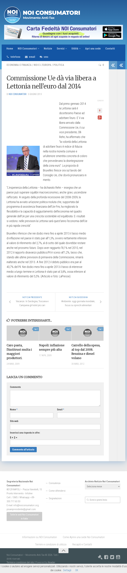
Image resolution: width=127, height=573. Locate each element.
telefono (15, 56)
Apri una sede (93, 48)
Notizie (48, 48)
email (32, 56)
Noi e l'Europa (42, 65)
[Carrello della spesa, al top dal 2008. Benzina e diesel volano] (87, 333)
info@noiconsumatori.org (26, 505)
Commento (15, 387)
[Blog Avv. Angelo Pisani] (100, 557)
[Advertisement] (31, 119)
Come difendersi (57, 490)
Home (9, 48)
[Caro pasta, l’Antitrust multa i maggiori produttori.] (23, 333)
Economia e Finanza (19, 65)
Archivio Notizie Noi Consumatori (102, 481)
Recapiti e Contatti (82, 544)
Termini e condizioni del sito (20, 562)
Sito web (14, 421)
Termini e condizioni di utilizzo (50, 544)
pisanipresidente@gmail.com (21, 509)
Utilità (74, 48)
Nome (13, 409)
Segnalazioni (55, 498)
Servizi (60, 48)
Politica (58, 65)
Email (60, 409)
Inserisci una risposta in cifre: (25, 432)
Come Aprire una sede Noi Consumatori (84, 537)
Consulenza (54, 483)
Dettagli (67, 570)
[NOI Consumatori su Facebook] (106, 557)
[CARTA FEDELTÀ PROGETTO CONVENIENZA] (63, 32)
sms (46, 56)
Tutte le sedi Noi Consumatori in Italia (24, 516)
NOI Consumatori (27, 48)
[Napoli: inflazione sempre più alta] (55, 333)
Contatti (110, 48)
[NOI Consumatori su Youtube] (118, 557)
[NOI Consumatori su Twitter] (112, 557)
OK (76, 570)
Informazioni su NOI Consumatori (39, 537)
